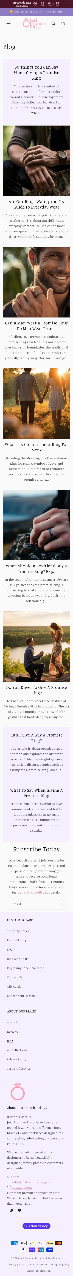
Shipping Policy (18, 931)
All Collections (17, 1050)
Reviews (12, 1031)
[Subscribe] (61, 904)
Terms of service (37, 1264)
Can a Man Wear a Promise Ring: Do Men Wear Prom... (36, 325)
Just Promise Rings (30, 1258)
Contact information (39, 1270)
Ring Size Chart (18, 958)
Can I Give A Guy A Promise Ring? (37, 737)
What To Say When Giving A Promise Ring (36, 792)
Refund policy (54, 1258)
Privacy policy (16, 1264)
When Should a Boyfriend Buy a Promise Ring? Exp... (36, 568)
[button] (8, 23)
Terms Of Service (19, 1068)
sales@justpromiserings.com (33, 1182)
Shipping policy (60, 1264)
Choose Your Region (21, 996)
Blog (10, 1041)
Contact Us (14, 977)
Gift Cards (14, 986)
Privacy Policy (34, 892)
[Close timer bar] (69, 2)
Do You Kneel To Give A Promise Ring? (36, 689)
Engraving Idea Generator (25, 968)
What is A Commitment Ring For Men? (36, 447)
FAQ (9, 949)
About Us (13, 1022)
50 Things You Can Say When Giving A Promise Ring (36, 72)
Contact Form (22, 1187)
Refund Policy (16, 940)
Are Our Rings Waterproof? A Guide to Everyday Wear (36, 204)
